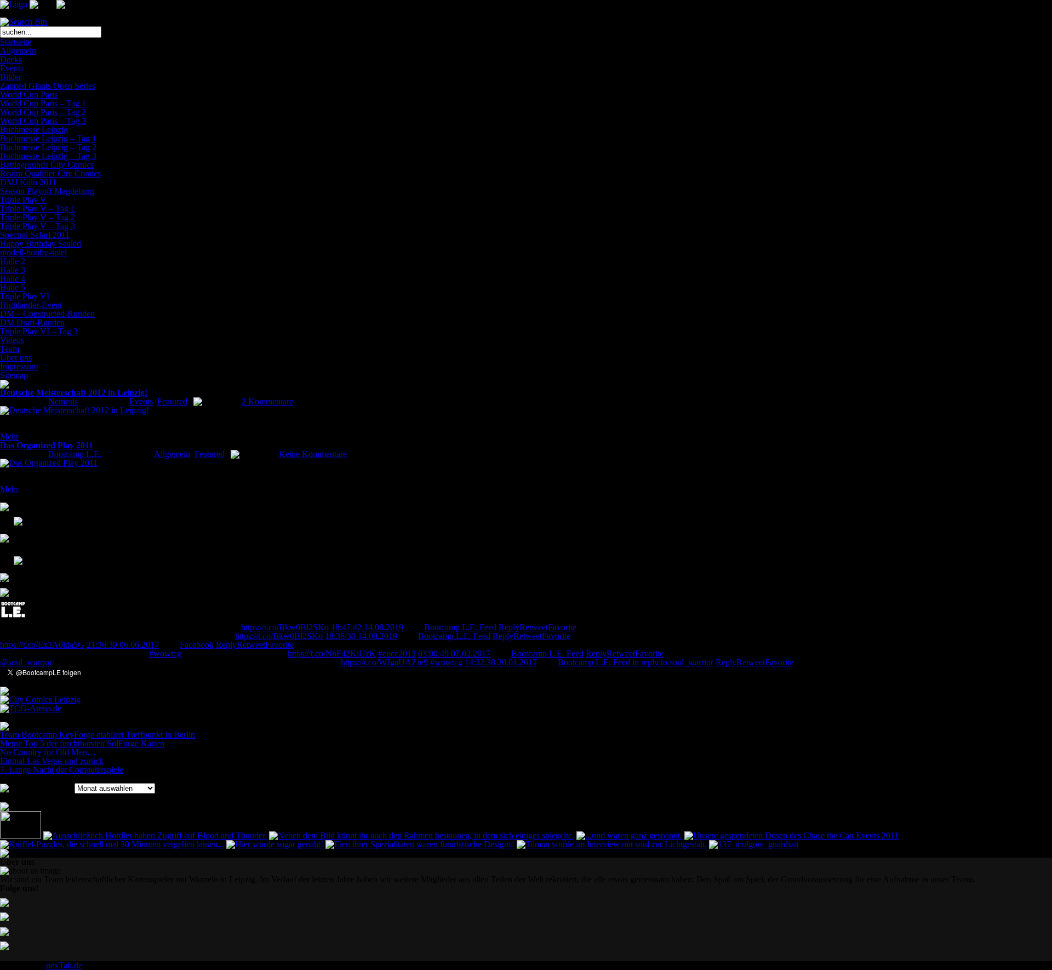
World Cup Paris (29, 94)
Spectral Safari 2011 (35, 234)
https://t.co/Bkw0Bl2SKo (285, 627)
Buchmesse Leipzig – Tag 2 (48, 147)
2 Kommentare (267, 401)
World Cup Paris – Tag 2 (43, 112)
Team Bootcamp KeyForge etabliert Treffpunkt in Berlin (97, 734)
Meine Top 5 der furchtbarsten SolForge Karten (82, 743)
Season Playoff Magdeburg (47, 191)
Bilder (10, 77)
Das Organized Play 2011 (46, 445)
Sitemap (14, 375)
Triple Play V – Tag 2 (37, 217)
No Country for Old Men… (48, 752)
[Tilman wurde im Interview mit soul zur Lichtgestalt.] (612, 844)
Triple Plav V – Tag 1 (37, 208)
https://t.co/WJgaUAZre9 (384, 662)
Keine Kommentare (313, 454)
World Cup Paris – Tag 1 (43, 103)
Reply (509, 627)
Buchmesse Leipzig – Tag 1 (48, 138)
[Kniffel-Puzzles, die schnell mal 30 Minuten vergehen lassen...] (112, 844)
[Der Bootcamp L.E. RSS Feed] (11, 576)
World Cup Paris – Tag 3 (43, 120)
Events (12, 68)
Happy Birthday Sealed (40, 243)
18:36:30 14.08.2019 (361, 636)
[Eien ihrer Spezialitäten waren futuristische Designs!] (419, 844)
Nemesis (63, 401)
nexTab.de (64, 965)
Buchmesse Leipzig (34, 129)
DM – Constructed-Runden (47, 313)
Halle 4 (12, 278)
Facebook (197, 644)
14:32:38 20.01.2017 (501, 662)
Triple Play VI (24, 296)
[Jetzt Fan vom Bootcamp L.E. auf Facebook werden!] (11, 525)
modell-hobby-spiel (33, 252)
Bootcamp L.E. (74, 454)
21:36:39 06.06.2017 (123, 644)
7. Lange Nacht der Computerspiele (61, 769)
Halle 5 (12, 287)
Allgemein (18, 50)
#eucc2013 (397, 653)
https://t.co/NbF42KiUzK (332, 653)
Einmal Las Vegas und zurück (52, 761)
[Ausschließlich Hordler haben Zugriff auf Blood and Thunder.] (155, 835)
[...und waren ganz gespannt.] (629, 835)
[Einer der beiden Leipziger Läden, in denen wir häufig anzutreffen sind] (40, 699)
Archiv (60, 787)
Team (9, 348)
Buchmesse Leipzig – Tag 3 (48, 156)
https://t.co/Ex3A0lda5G (42, 644)
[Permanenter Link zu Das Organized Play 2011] (49, 462)
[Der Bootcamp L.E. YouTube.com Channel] (11, 559)
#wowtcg (165, 653)
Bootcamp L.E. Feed (460, 627)
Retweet (533, 627)
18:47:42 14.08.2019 (367, 627)
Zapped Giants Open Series (47, 85)
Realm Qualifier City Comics (50, 173)
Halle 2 (12, 261)
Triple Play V (23, 199)
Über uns (16, 357)
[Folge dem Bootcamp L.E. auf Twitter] (11, 542)
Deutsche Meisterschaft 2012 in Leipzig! (73, 392)
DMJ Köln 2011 (28, 182)
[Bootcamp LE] (13, 620)
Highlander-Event (31, 305)
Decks (11, 59)
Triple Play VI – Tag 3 (39, 331)
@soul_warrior (26, 662)
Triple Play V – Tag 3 (37, 226)
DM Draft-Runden (32, 322)
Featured (172, 401)
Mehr (9, 436)
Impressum (19, 366)
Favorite (562, 627)
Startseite (15, 42)
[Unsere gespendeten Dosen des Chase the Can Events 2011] (791, 835)
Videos (12, 340)
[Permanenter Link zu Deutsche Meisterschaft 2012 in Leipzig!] (74, 410)
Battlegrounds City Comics (47, 164)
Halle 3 (12, 270)
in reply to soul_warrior (672, 662)
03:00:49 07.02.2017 (454, 653)
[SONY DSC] (20, 835)
